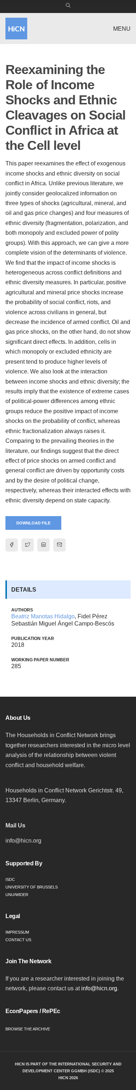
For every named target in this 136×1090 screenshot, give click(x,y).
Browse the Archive (27, 1029)
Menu (122, 29)
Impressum (17, 932)
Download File (33, 523)
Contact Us (18, 940)
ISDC (10, 879)
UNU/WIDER (16, 894)
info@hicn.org (99, 988)
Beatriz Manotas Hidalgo (43, 616)
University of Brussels (31, 887)
